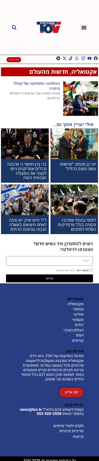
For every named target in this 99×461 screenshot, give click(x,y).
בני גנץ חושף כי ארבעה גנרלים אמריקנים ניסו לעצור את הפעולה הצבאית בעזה (27, 170)
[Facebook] (96, 58)
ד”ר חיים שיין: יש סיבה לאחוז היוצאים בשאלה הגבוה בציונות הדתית (28, 224)
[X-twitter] (64, 58)
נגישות (78, 437)
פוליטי (78, 314)
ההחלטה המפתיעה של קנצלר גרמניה (36, 86)
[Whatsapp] (77, 58)
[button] (84, 27)
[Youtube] (89, 58)
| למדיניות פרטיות (66, 270)
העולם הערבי (73, 330)
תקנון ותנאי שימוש (68, 426)
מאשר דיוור (72, 270)
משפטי (78, 320)
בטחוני (78, 309)
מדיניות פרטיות (71, 431)
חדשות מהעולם (48, 72)
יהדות (79, 325)
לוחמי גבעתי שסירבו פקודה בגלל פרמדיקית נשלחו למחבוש (77, 224)
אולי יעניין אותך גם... (73, 124)
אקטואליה (84, 72)
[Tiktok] (71, 58)
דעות (80, 335)
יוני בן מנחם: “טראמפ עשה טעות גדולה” (78, 166)
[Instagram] (83, 58)
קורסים (78, 340)
